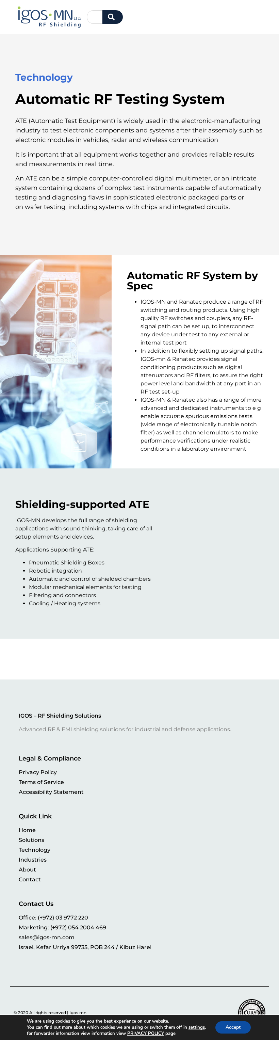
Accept (233, 1027)
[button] (262, 17)
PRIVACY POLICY (145, 1033)
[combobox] (94, 17)
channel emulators (208, 432)
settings (196, 1027)
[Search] (112, 17)
